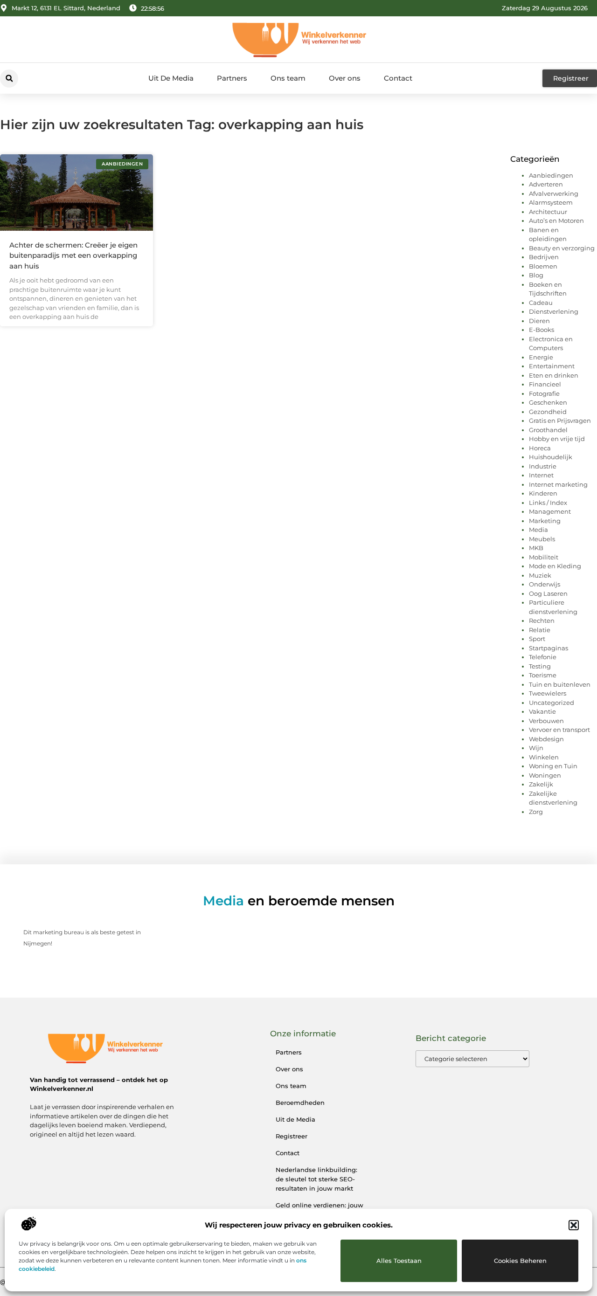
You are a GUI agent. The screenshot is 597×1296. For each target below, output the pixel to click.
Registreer (291, 1136)
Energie (541, 357)
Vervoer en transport (559, 729)
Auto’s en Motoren (556, 220)
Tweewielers (547, 693)
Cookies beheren (520, 1260)
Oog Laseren (548, 593)
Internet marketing (558, 484)
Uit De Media (171, 78)
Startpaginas (548, 648)
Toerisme (542, 675)
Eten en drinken (553, 375)
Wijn (536, 747)
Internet (541, 475)
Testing (540, 666)
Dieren (539, 320)
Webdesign (546, 739)
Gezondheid (548, 411)
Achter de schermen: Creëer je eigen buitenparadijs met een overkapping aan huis (73, 255)
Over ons (345, 78)
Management (550, 511)
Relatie (539, 630)
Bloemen (543, 266)
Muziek (540, 575)
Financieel (545, 384)
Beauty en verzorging (562, 248)
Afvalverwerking (553, 193)
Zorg (536, 811)
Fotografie (544, 393)
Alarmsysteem (551, 202)
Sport (537, 638)
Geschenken (548, 402)
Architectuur (548, 211)
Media (538, 529)
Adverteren (546, 184)
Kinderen (543, 493)
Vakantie (542, 711)
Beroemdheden (300, 1102)
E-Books (541, 329)
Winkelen (544, 757)
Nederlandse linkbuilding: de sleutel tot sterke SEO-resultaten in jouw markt (316, 1179)
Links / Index (548, 502)
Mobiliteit (543, 557)
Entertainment (552, 366)
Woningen (545, 775)
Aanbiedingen (551, 175)
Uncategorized (551, 702)
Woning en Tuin (553, 766)
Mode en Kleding (555, 566)
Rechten (542, 620)
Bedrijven (544, 257)
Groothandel (548, 430)
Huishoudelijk (550, 457)
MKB (536, 547)
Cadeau (541, 302)
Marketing (545, 520)
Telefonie (542, 657)
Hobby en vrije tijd (557, 438)
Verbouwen (546, 720)
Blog (536, 275)
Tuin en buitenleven (559, 684)
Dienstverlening (553, 311)
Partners (232, 78)
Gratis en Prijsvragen (560, 420)
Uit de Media (295, 1119)
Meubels (542, 539)
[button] (573, 1225)
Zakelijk (541, 784)
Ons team (288, 78)
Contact (398, 78)
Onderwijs (544, 584)
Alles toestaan (399, 1260)
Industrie (542, 466)
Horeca (540, 448)
